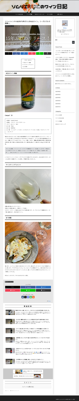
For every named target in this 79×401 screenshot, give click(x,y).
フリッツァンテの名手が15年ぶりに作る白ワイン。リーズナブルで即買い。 (64, 75)
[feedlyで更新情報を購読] (31, 297)
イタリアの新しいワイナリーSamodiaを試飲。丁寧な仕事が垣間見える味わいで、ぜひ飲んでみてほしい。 (64, 59)
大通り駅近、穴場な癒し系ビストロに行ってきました (64, 70)
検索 (56, 40)
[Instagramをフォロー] (28, 297)
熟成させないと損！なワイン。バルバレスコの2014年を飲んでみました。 (64, 65)
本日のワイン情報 (27, 62)
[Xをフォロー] (25, 297)
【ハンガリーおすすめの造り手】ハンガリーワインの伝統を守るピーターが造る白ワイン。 (64, 52)
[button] (47, 53)
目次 (26, 60)
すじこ (65, 28)
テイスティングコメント (28, 64)
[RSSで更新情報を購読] (33, 297)
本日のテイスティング (9, 281)
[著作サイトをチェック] (23, 297)
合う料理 (25, 66)
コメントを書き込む (28, 386)
